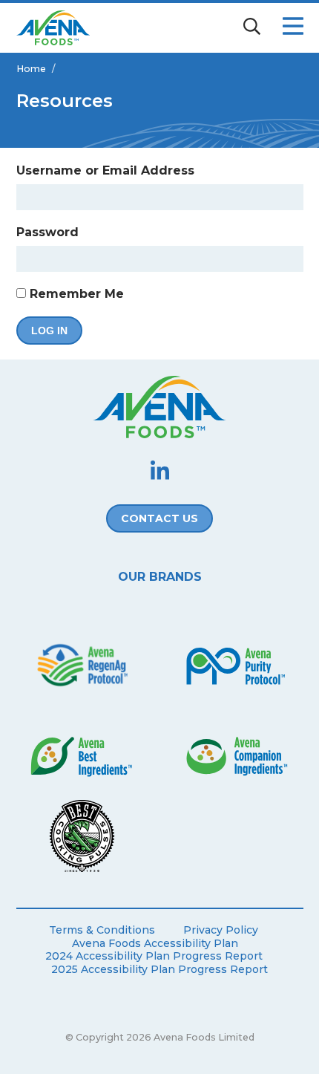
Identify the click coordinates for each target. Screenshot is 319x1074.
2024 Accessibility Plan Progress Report (154, 956)
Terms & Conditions (102, 930)
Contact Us (159, 518)
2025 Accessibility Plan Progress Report (159, 969)
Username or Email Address (105, 170)
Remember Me (75, 294)
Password (47, 232)
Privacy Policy (220, 930)
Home (31, 68)
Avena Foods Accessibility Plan (155, 943)
